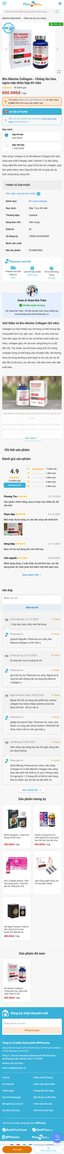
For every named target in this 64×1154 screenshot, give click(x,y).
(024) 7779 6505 (35, 1058)
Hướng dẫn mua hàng (43, 1090)
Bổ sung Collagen (38, 201)
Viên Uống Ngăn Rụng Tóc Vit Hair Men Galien (47, 882)
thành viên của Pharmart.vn (31, 99)
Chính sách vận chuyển (44, 1084)
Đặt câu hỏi (32, 607)
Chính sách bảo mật (42, 1104)
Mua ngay (17, 1149)
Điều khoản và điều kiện (44, 1097)
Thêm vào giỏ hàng (48, 1151)
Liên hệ (5, 1077)
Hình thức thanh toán (43, 1110)
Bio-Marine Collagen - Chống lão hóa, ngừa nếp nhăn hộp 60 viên (15, 991)
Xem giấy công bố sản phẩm (21, 193)
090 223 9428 (16, 1063)
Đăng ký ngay (32, 1030)
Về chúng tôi (8, 1084)
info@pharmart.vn (17, 1068)
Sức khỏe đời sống (10, 1110)
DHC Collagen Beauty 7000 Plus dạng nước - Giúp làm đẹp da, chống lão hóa (16, 883)
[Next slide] (57, 49)
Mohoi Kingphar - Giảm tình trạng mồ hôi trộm (16, 836)
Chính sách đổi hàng (43, 1077)
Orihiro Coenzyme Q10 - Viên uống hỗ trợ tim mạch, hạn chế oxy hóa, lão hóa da (47, 838)
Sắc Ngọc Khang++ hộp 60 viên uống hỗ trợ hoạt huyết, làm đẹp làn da (16, 929)
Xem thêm (31, 438)
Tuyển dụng (7, 1090)
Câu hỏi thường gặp (11, 1097)
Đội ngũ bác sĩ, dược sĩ (12, 1104)
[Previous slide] (7, 49)
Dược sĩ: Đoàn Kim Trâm (32, 300)
